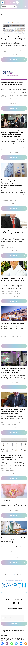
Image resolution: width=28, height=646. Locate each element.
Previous (7, 574)
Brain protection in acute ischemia (12, 324)
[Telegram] (16, 643)
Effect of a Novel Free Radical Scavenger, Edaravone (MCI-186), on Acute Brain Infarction (13, 457)
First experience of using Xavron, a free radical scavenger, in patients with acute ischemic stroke (13, 411)
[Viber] (7, 643)
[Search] (15, 6)
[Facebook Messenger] (21, 643)
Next (21, 574)
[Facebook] (2, 643)
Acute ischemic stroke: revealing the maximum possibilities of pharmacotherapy (13, 540)
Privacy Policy (14, 591)
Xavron (2, 11)
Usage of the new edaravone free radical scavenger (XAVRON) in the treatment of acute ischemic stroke (13, 233)
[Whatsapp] (11, 643)
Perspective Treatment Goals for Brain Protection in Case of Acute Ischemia (12, 280)
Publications (12, 11)
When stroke (5, 501)
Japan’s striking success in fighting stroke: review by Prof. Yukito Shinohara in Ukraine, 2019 (13, 370)
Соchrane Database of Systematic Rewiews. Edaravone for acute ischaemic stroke (13, 84)
